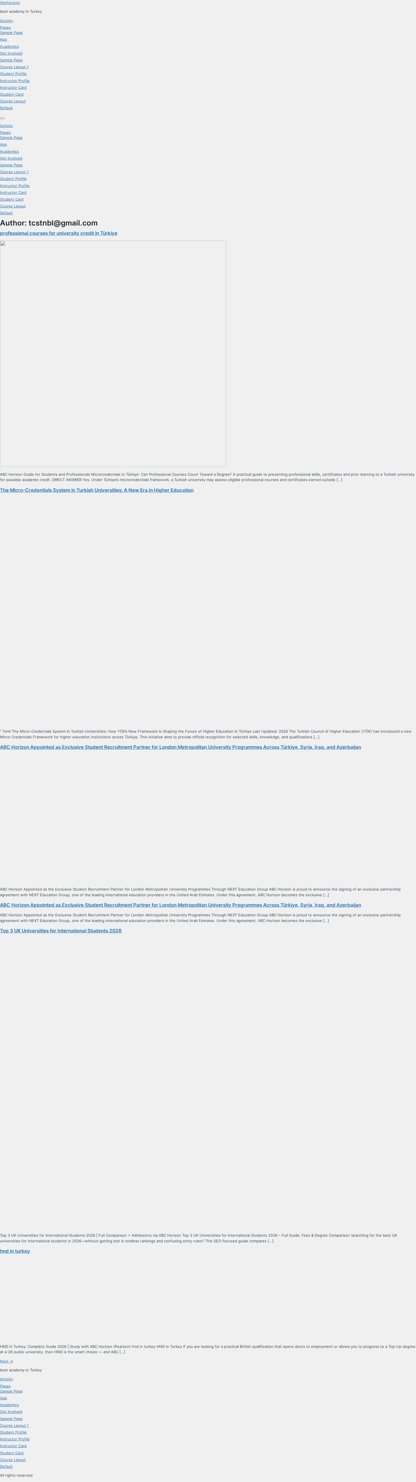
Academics (9, 46)
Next (6, 1361)
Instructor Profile (15, 80)
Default (6, 108)
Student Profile (13, 73)
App (3, 39)
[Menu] (2, 118)
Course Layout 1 (14, 67)
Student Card (11, 94)
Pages (5, 27)
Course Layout (13, 101)
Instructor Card (13, 87)
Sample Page (11, 32)
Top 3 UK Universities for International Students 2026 (61, 931)
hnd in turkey (15, 1251)
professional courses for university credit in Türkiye (58, 233)
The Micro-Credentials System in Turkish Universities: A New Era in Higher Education (97, 490)
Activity (6, 20)
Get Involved (11, 53)
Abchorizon (10, 2)
